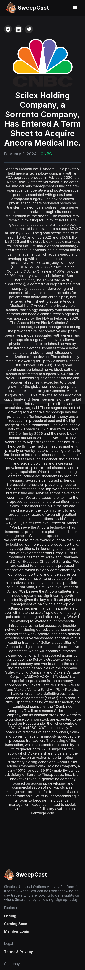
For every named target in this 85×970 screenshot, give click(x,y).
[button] (75, 7)
